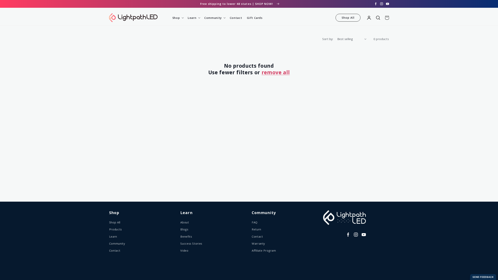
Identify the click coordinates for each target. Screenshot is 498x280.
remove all (276, 72)
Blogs (184, 229)
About (184, 222)
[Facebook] (375, 3)
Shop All (348, 17)
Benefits (186, 236)
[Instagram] (381, 3)
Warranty (258, 243)
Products (115, 229)
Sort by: (327, 39)
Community (117, 243)
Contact (114, 250)
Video (184, 250)
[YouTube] (387, 3)
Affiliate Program (264, 250)
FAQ (255, 222)
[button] (177, 17)
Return (256, 229)
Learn (113, 236)
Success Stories (191, 243)
